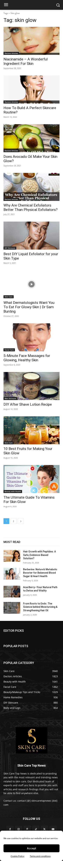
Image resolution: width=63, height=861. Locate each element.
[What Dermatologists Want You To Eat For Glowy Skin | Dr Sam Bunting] (31, 284)
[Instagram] (18, 829)
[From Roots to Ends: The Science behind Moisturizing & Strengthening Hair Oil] (12, 608)
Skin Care (9, 296)
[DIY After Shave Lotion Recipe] (31, 386)
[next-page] (21, 521)
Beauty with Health (13, 491)
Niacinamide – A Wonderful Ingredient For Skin (26, 61)
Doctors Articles (11, 53)
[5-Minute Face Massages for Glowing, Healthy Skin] (31, 337)
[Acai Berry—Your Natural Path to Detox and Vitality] (12, 591)
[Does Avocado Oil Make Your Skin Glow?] (31, 138)
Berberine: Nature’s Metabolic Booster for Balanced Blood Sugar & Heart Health (40, 573)
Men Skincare (10, 398)
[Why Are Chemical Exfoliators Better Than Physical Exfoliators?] (31, 187)
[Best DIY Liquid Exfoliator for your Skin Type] (31, 236)
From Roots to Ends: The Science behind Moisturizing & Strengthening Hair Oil (40, 607)
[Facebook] (9, 829)
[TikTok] (35, 829)
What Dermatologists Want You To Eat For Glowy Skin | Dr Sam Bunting (29, 307)
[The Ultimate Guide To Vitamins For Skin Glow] (31, 479)
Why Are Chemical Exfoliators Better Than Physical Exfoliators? (31, 207)
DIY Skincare (10, 248)
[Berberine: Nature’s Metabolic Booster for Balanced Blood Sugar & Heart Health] (12, 574)
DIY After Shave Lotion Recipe (28, 404)
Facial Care (9, 350)
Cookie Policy (17, 856)
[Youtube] (53, 829)
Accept (31, 848)
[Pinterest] (27, 829)
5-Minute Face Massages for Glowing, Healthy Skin (27, 358)
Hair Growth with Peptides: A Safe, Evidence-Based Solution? (39, 555)
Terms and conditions (40, 856)
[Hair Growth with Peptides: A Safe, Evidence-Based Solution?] (12, 556)
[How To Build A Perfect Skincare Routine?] (31, 89)
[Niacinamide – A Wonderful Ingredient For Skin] (31, 41)
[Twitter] (44, 829)
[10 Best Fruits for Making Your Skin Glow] (31, 430)
